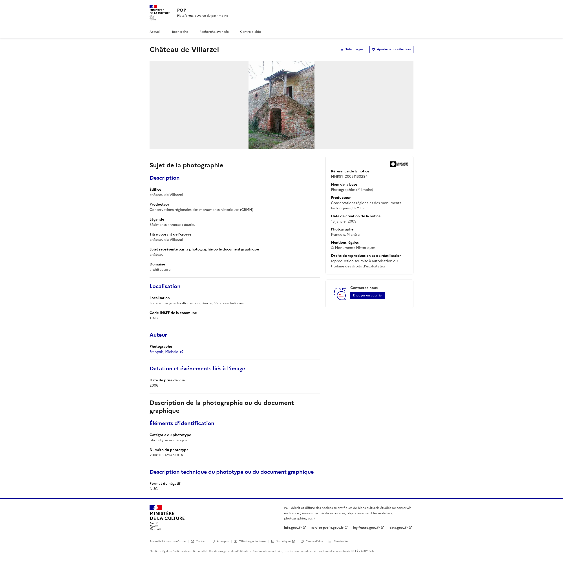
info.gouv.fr (293, 527)
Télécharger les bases (252, 541)
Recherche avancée (214, 31)
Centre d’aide (314, 541)
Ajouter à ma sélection (394, 49)
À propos (223, 541)
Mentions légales (160, 551)
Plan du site (340, 541)
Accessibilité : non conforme (168, 541)
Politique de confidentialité (189, 551)
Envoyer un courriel (367, 295)
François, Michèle (164, 351)
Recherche (180, 31)
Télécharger (354, 49)
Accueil (155, 31)
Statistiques (283, 541)
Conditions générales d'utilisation (230, 551)
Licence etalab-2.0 (342, 551)
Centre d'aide (250, 31)
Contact (201, 541)
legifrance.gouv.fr (366, 527)
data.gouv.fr (398, 527)
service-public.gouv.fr (327, 527)
